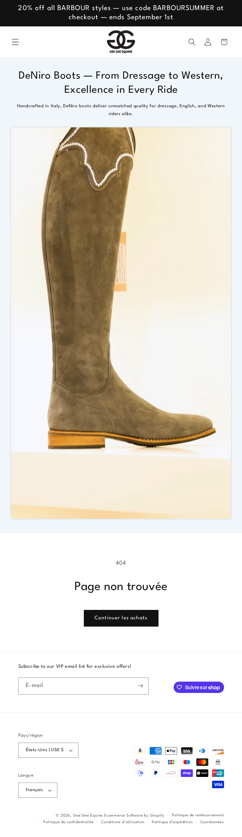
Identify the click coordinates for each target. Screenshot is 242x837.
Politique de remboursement (198, 815)
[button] (15, 42)
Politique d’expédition (172, 822)
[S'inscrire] (140, 686)
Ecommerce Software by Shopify (134, 815)
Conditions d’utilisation (122, 822)
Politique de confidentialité (68, 822)
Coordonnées (212, 822)
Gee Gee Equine (88, 815)
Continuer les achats (121, 618)
